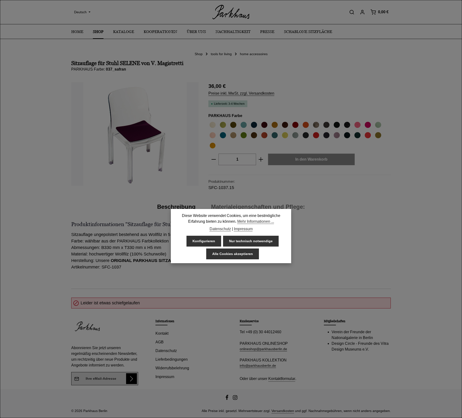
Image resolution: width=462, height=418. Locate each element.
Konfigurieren (203, 241)
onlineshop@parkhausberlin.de (263, 349)
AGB (159, 342)
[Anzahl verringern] (213, 159)
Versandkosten (282, 411)
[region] (135, 134)
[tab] (176, 207)
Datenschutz (166, 351)
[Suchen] (352, 12)
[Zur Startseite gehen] (231, 12)
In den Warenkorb (311, 159)
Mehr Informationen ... (255, 221)
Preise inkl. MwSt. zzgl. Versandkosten (241, 93)
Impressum (164, 377)
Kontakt (161, 333)
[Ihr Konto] (362, 12)
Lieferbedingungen (171, 359)
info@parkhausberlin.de (258, 365)
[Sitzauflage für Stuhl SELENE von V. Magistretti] (135, 134)
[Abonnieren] (131, 378)
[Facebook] (227, 399)
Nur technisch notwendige (251, 241)
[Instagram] (235, 399)
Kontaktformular (281, 379)
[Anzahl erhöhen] (261, 159)
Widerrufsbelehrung (172, 368)
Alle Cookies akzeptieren (232, 254)
